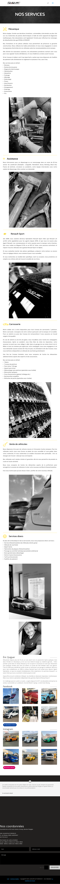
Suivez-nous (9, 767)
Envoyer (55, 867)
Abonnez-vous (10, 724)
